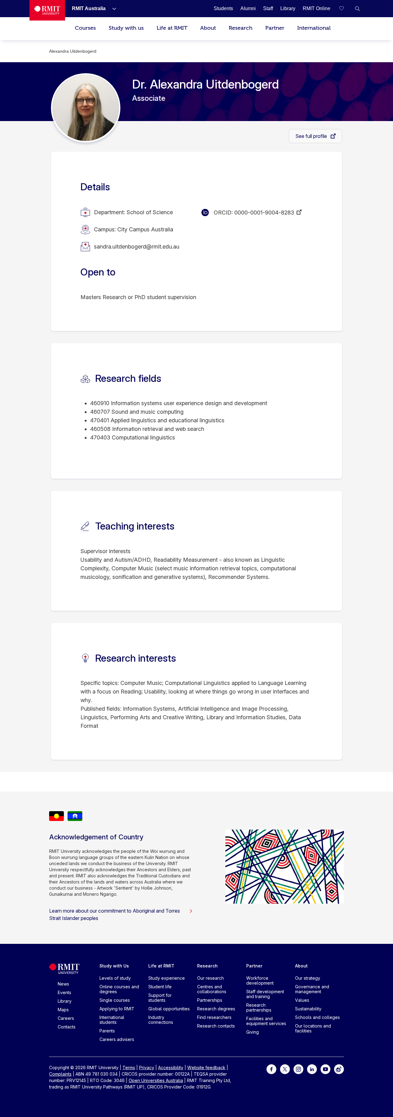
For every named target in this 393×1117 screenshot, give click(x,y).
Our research (210, 978)
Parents (107, 1030)
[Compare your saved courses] (345, 8)
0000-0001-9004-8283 (264, 212)
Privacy (146, 1067)
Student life (160, 986)
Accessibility (170, 1067)
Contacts (67, 1026)
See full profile (311, 136)
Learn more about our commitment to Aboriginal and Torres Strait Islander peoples (114, 914)
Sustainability (308, 1008)
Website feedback (206, 1067)
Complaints (60, 1074)
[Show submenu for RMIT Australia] (111, 8)
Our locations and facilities (313, 1028)
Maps (63, 1009)
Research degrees (216, 1008)
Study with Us (114, 965)
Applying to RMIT (116, 1008)
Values (302, 1000)
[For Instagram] (298, 1068)
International (314, 28)
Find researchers (214, 1017)
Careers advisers (116, 1039)
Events (64, 992)
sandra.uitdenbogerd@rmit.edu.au (136, 246)
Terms (129, 1067)
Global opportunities (169, 1008)
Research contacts (216, 1025)
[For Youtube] (325, 1068)
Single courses (114, 1000)
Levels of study (115, 978)
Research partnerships (258, 1007)
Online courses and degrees (119, 989)
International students (111, 1020)
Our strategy (307, 978)
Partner (274, 28)
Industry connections (160, 1020)
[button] (357, 8)
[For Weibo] (339, 1068)
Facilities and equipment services (266, 1021)
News (63, 983)
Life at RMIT (172, 28)
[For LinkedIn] (312, 1068)
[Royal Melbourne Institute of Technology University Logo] (47, 10)
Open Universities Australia (156, 1080)
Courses (85, 28)
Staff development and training (265, 994)
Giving (252, 1032)
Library (65, 1001)
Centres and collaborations (211, 989)
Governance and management (312, 989)
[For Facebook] (271, 1068)
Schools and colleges (317, 1017)
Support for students (160, 998)
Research (240, 28)
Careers (66, 1018)
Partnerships (209, 1000)
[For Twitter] (285, 1068)
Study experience (166, 978)
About (208, 28)
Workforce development (260, 980)
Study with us (126, 28)
